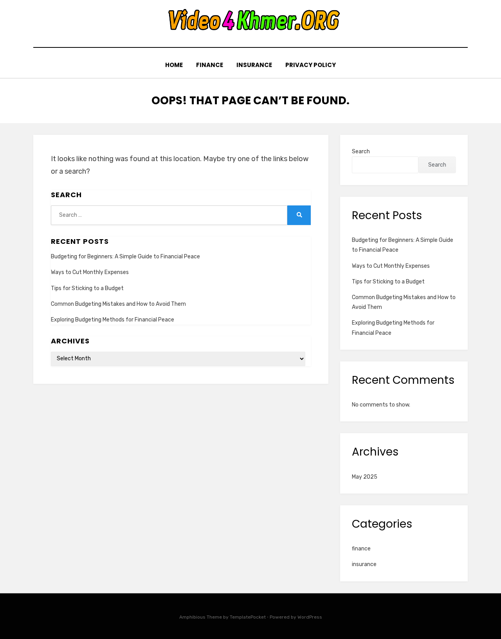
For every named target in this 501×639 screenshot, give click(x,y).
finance (209, 65)
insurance (254, 65)
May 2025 (364, 477)
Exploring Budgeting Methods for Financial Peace (112, 319)
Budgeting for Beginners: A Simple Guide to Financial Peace (125, 256)
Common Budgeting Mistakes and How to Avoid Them (118, 304)
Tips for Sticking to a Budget (87, 288)
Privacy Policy (310, 65)
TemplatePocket (248, 617)
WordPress (309, 617)
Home (174, 65)
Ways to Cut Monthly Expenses (90, 272)
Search (361, 151)
